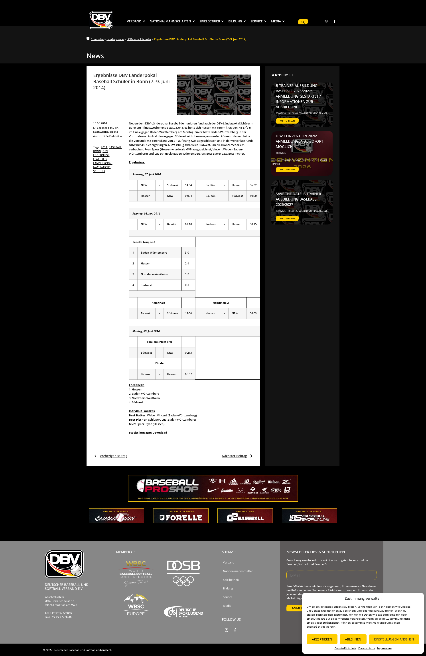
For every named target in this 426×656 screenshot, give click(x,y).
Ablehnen (353, 639)
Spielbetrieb (231, 580)
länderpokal (103, 163)
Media (227, 606)
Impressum (384, 648)
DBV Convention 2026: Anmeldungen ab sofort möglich (299, 141)
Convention (305, 113)
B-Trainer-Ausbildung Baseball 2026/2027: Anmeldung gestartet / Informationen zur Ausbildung (298, 96)
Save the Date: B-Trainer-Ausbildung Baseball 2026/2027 (299, 199)
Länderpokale (115, 39)
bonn (97, 151)
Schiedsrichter (310, 160)
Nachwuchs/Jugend (105, 132)
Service (227, 597)
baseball (115, 147)
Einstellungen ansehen (394, 639)
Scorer (324, 160)
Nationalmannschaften (238, 571)
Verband (228, 562)
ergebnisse (101, 155)
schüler (99, 171)
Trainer (323, 113)
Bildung (293, 113)
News (316, 113)
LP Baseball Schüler (139, 39)
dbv (105, 151)
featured (100, 159)
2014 (104, 147)
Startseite (97, 39)
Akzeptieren (322, 639)
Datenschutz (366, 648)
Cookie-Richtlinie (345, 648)
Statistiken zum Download (148, 433)
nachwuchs (102, 167)
